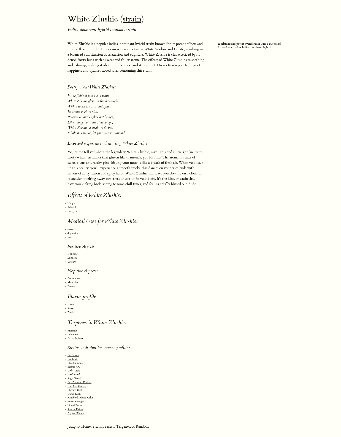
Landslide (72, 359)
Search (110, 426)
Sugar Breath (74, 378)
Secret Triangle (75, 401)
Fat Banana (73, 355)
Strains (98, 426)
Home (86, 426)
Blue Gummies (75, 363)
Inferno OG (73, 366)
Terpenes (123, 426)
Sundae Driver (75, 409)
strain (132, 19)
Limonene (72, 334)
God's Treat (73, 370)
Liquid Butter (74, 405)
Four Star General (76, 386)
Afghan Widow (75, 413)
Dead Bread (73, 374)
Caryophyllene (75, 338)
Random (142, 426)
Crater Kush (74, 394)
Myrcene (72, 330)
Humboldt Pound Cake (80, 397)
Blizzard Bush (74, 390)
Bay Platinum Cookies (79, 382)
